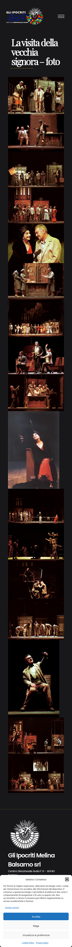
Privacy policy (42, 942)
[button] (67, 879)
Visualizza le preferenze (36, 935)
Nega (36, 925)
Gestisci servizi (12, 907)
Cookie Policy (28, 942)
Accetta (36, 916)
